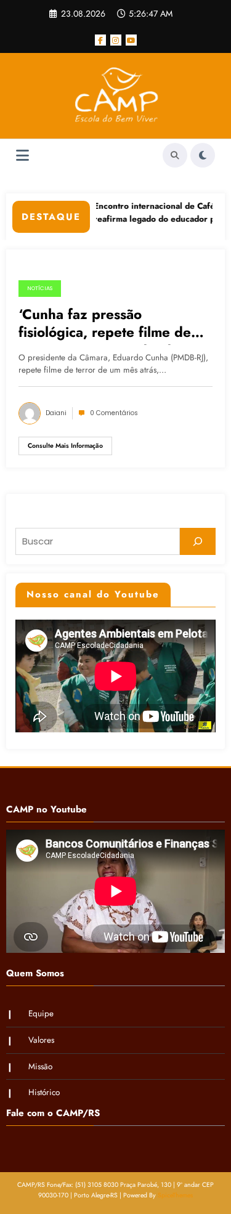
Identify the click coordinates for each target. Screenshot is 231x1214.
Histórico (44, 1092)
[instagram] (115, 40)
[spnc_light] (202, 155)
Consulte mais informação (65, 445)
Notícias (39, 288)
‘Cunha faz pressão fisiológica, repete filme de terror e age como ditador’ (104, 325)
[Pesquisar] (198, 541)
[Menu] (22, 155)
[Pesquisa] (175, 155)
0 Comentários (114, 413)
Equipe (41, 1013)
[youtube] (131, 40)
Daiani (56, 413)
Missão (40, 1066)
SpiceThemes (175, 1195)
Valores (41, 1040)
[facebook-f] (100, 40)
